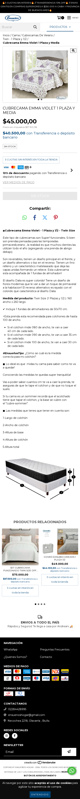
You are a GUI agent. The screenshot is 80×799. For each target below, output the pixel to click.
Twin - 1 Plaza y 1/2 (15, 39)
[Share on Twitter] (44, 217)
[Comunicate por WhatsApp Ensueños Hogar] (71, 771)
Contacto (46, 657)
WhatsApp (10, 649)
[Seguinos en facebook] (14, 736)
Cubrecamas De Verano (37, 35)
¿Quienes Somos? (15, 657)
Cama (16, 35)
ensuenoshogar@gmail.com (26, 715)
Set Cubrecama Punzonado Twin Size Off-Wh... (20, 569)
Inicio (6, 35)
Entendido (40, 794)
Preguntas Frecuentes (54, 649)
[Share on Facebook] (34, 217)
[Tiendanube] (40, 763)
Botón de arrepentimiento (40, 775)
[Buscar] (35, 27)
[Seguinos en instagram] (6, 736)
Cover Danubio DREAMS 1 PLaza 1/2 (60, 558)
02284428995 (17, 709)
